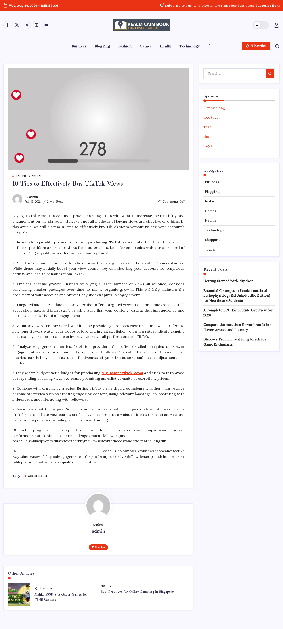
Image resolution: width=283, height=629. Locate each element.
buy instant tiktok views (122, 373)
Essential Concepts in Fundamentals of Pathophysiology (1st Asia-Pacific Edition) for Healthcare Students (236, 296)
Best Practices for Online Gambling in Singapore (137, 592)
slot (206, 137)
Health (210, 220)
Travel (210, 249)
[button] (261, 25)
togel (207, 146)
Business (212, 182)
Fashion (211, 201)
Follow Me (98, 547)
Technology (214, 230)
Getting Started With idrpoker (228, 281)
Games (210, 211)
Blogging (212, 192)
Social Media (37, 476)
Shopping (212, 240)
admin (33, 197)
